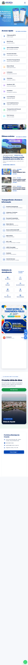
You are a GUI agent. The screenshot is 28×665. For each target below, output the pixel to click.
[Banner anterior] (2, 16)
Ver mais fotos (14, 389)
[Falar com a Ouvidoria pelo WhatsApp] (14, 127)
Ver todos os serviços (21, 31)
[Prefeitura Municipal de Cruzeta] (7, 2)
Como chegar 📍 (14, 452)
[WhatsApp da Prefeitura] (25, 662)
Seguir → (23, 337)
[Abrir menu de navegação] (24, 2)
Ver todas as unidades (21, 272)
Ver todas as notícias (21, 136)
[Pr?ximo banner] (25, 16)
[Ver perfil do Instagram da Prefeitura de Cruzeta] (14, 354)
